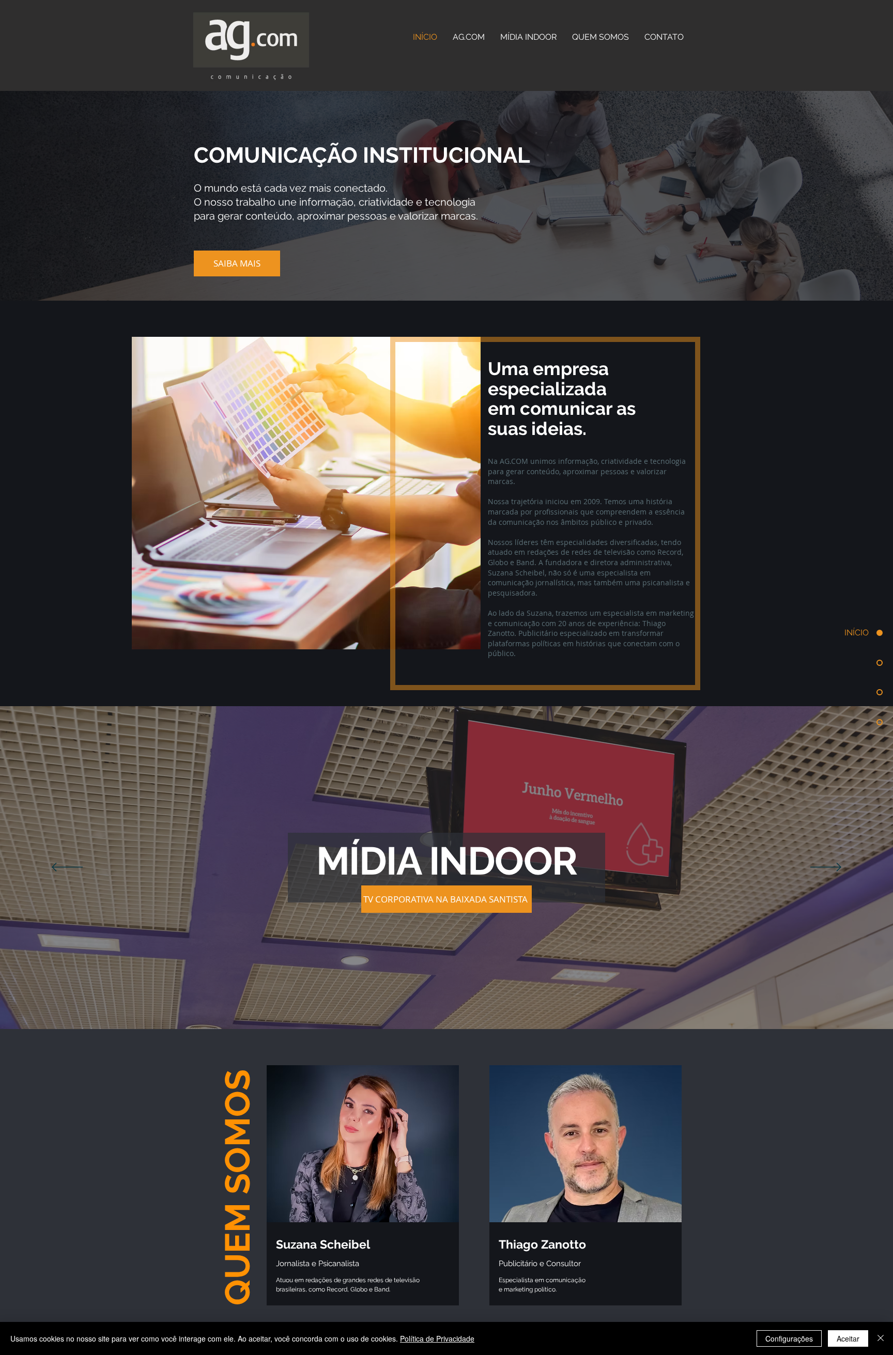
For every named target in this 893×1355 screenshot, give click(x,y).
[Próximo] (825, 868)
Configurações (789, 1338)
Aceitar (848, 1338)
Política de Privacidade (437, 1338)
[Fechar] (880, 1338)
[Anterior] (67, 868)
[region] (363, 1196)
